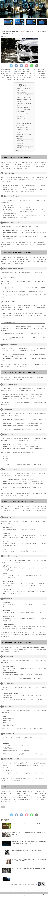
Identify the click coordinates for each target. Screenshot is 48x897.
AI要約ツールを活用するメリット (24, 97)
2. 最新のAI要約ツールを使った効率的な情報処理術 (23, 100)
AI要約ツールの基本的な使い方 (23, 94)
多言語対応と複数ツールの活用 (23, 147)
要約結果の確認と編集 (21, 145)
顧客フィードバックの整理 (22, 120)
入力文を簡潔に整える (21, 140)
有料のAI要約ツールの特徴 (22, 129)
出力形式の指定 (20, 143)
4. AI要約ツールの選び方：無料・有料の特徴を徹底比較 (23, 124)
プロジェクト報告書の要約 (22, 113)
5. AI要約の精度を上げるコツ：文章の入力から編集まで (23, 135)
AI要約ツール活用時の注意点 (23, 107)
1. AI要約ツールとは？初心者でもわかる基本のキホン (23, 89)
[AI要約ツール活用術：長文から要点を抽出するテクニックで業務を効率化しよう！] (21, 65)
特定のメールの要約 (21, 118)
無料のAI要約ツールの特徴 (22, 127)
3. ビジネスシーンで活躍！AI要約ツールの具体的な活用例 (23, 110)
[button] (44, 413)
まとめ (17, 150)
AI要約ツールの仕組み (21, 92)
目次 (23, 85)
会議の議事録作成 (20, 116)
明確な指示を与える (21, 138)
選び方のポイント (20, 132)
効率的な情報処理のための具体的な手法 (24, 104)
